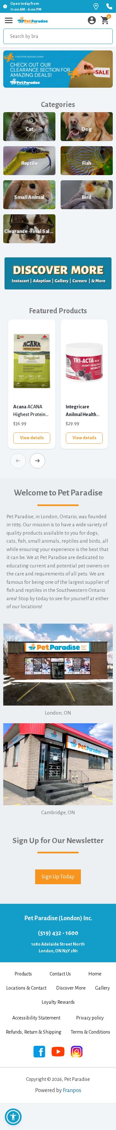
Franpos (72, 1090)
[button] (13, 1117)
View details (32, 438)
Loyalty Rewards (58, 1002)
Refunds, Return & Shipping (33, 1032)
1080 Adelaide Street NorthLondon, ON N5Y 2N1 (58, 947)
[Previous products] (18, 460)
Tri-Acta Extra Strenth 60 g (81, 411)
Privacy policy (90, 1017)
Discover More (71, 988)
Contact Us (60, 973)
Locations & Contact (26, 988)
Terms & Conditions (90, 1032)
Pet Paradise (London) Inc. (58, 918)
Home (95, 973)
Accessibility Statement (36, 1017)
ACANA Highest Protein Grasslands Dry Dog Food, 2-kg (29, 411)
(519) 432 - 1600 (58, 933)
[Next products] (37, 460)
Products (23, 973)
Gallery (102, 988)
